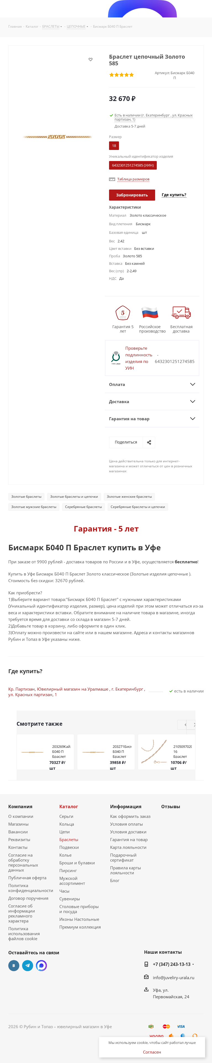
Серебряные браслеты (83, 506)
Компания (20, 806)
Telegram (27, 965)
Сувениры (69, 898)
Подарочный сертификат (123, 857)
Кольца (66, 824)
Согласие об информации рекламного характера (21, 913)
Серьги (66, 816)
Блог (114, 880)
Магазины (18, 824)
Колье (65, 855)
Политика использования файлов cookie (24, 933)
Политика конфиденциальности (30, 888)
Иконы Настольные (79, 919)
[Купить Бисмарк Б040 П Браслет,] (57, 136)
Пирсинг (68, 870)
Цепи (64, 831)
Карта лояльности (128, 847)
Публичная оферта (27, 877)
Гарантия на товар (129, 839)
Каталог (68, 806)
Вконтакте (13, 965)
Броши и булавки (77, 862)
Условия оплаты (126, 824)
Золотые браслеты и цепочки (74, 496)
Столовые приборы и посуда (79, 909)
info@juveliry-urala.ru (173, 977)
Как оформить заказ (130, 816)
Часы (64, 891)
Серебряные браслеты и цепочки (138, 506)
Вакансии (18, 831)
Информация (125, 806)
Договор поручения (28, 898)
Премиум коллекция (80, 927)
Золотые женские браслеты (129, 496)
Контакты (18, 847)
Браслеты (68, 839)
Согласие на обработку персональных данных (23, 862)
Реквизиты (19, 839)
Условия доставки (128, 831)
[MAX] (41, 965)
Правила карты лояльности (125, 870)
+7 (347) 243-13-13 (171, 964)
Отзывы (170, 806)
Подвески (69, 847)
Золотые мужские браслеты (33, 506)
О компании (20, 816)
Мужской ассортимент (72, 880)
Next (195, 725)
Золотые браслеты (26, 496)
